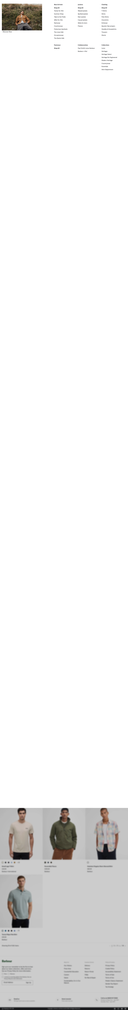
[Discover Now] (22, 17)
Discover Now (7, 32)
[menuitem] (22, 39)
